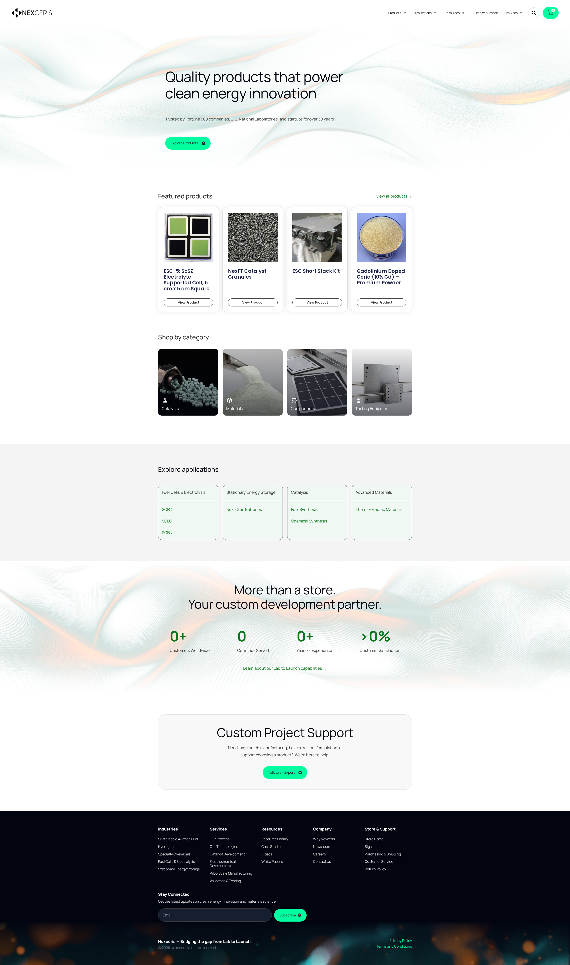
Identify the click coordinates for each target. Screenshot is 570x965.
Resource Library (274, 838)
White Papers (272, 861)
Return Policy (375, 869)
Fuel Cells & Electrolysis (183, 492)
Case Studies (271, 846)
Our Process (219, 838)
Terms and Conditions (394, 946)
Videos (266, 854)
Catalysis (299, 492)
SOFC (167, 509)
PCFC (167, 532)
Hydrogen (165, 846)
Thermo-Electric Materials (379, 509)
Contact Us (322, 861)
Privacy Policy (400, 940)
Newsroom (321, 846)
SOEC (167, 521)
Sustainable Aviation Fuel (178, 838)
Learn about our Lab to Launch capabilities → (285, 668)
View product (188, 302)
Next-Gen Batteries (244, 509)
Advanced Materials (374, 492)
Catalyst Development (227, 854)
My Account (514, 13)
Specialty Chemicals (174, 854)
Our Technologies (224, 846)
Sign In (370, 846)
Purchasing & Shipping (383, 854)
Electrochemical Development (223, 863)
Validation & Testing (225, 880)
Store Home (374, 838)
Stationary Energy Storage (251, 492)
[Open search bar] (534, 13)
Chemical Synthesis (309, 521)
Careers (319, 854)
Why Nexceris (324, 838)
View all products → (394, 196)
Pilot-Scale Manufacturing (231, 873)
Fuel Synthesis (304, 509)
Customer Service (485, 13)
